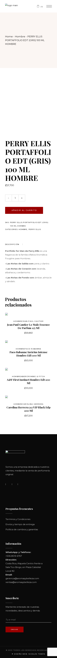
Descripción (12, 244)
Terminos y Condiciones (18, 519)
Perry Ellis (35, 229)
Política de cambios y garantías (22, 529)
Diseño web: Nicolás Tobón (29, 654)
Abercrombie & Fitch (33, 376)
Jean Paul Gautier (32, 321)
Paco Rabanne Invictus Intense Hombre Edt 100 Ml (28, 353)
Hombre (23, 229)
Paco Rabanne (33, 349)
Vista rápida (11, 315)
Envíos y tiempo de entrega (20, 524)
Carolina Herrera (32, 404)
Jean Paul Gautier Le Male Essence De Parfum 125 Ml (28, 326)
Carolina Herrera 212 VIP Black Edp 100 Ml (28, 408)
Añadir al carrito (24, 210)
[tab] (14, 244)
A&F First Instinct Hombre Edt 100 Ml (28, 381)
